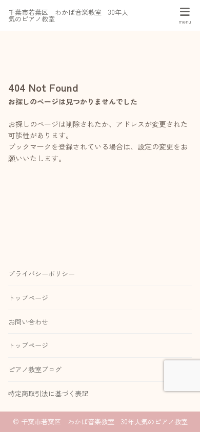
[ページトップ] (179, 411)
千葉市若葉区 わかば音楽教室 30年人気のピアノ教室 (68, 15)
